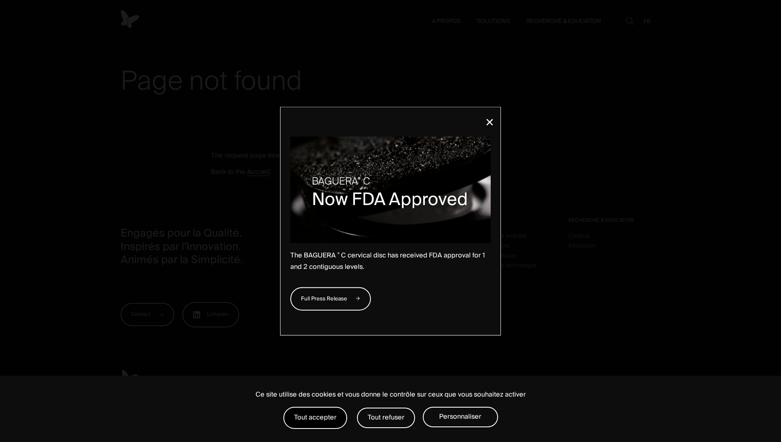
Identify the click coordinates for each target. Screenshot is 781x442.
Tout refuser (386, 417)
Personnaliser (460, 416)
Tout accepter (315, 417)
